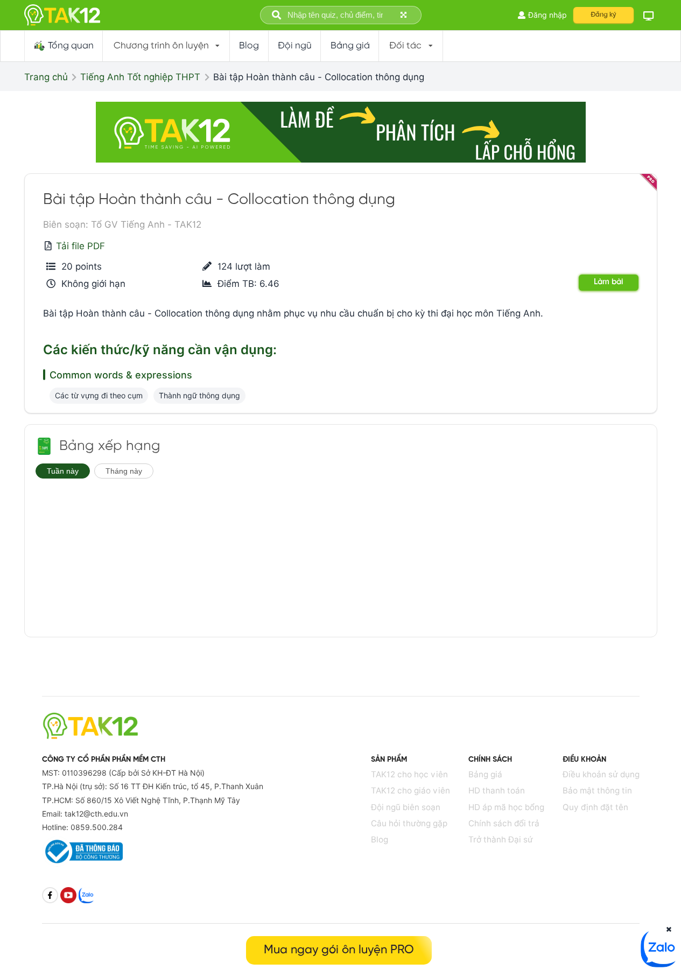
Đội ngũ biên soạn (405, 807)
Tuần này (63, 471)
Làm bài (608, 282)
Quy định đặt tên (595, 807)
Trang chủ (46, 77)
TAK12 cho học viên (409, 774)
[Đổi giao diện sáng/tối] (648, 15)
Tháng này (124, 471)
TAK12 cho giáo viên (410, 790)
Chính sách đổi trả (503, 823)
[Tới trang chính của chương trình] (44, 446)
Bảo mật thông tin (597, 790)
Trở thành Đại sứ (500, 839)
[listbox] (166, 46)
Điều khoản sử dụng (601, 774)
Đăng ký (603, 14)
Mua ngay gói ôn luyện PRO (339, 950)
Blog (379, 839)
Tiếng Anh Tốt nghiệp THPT (140, 77)
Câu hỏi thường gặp (409, 823)
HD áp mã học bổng (506, 807)
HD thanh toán (496, 790)
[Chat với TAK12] (659, 964)
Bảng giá (485, 774)
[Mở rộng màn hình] (404, 15)
